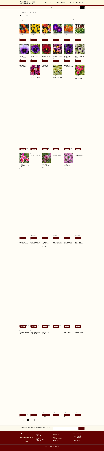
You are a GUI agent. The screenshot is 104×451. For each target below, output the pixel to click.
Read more (23, 40)
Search (81, 428)
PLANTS (56, 2)
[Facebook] (54, 440)
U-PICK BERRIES (40, 439)
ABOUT (50, 2)
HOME (45, 2)
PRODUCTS (63, 2)
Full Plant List (24, 12)
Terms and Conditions (57, 438)
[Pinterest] (57, 440)
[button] (20, 7)
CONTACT (81, 2)
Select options (46, 414)
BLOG (76, 2)
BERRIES (70, 2)
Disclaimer (55, 437)
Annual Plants (30, 12)
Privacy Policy (56, 434)
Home (21, 12)
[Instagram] (55, 440)
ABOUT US (38, 435)
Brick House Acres (27, 2)
